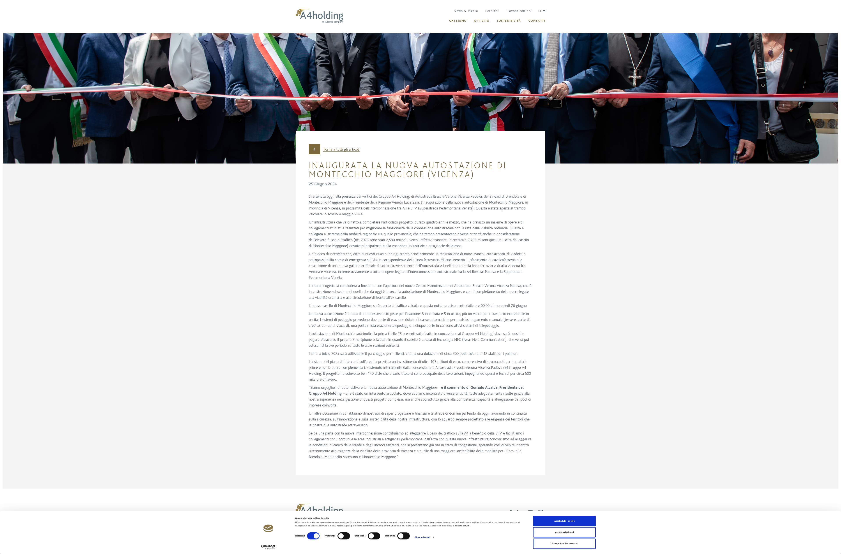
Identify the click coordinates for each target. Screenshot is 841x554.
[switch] (343, 536)
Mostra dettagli (422, 537)
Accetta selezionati (564, 532)
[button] (540, 11)
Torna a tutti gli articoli (341, 149)
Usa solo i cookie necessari (564, 544)
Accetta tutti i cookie (564, 521)
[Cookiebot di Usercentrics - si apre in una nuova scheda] (268, 547)
